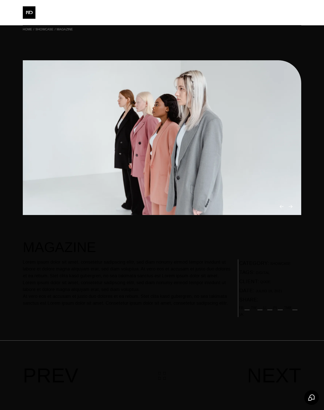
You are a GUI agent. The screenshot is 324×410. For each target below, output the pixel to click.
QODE (265, 282)
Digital (263, 273)
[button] (282, 206)
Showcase (280, 264)
